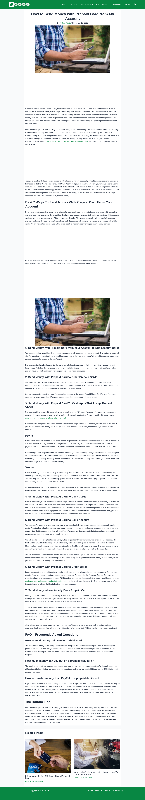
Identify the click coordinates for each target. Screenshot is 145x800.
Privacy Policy (117, 791)
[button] (135, 4)
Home (90, 791)
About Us (98, 791)
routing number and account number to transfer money (46, 581)
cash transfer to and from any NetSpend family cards (67, 141)
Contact (107, 791)
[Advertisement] (72, 92)
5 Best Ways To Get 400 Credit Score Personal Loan (47, 777)
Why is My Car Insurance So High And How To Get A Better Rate (96, 773)
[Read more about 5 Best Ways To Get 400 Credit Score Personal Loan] (48, 756)
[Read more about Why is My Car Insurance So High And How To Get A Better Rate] (97, 754)
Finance (28, 781)
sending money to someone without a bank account (45, 418)
